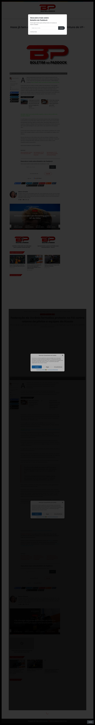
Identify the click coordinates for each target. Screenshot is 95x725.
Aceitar (37, 367)
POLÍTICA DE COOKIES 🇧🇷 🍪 (41, 369)
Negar (47, 367)
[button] (62, 355)
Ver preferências (58, 367)
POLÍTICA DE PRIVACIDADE (53, 369)
